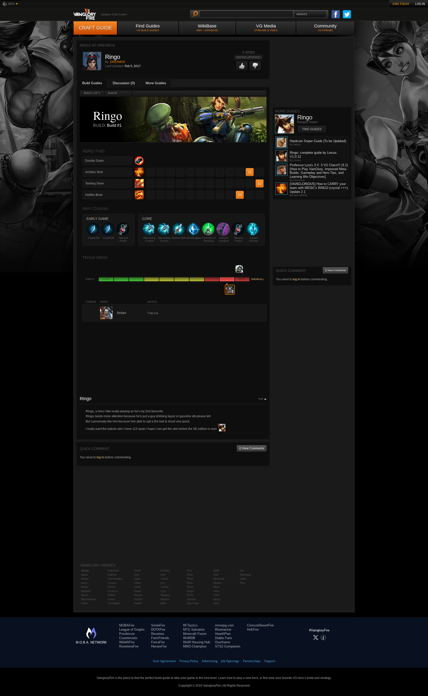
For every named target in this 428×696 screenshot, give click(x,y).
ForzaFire (158, 642)
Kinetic (138, 603)
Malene (164, 599)
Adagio (85, 570)
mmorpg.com (224, 625)
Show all (257, 279)
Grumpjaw (113, 603)
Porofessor (127, 634)
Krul (162, 574)
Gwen (137, 570)
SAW (216, 570)
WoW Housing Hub (196, 642)
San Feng (192, 603)
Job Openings (230, 661)
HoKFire (253, 629)
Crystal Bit (93, 237)
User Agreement (164, 661)
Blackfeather (88, 599)
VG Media (266, 28)
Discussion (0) (124, 83)
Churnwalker (115, 578)
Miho (163, 603)
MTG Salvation (194, 629)
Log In (420, 4)
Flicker (111, 586)
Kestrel (138, 599)
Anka (84, 582)
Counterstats (128, 638)
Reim (190, 582)
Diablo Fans (223, 638)
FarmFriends (160, 638)
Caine (84, 603)
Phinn (190, 578)
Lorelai (164, 586)
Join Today (400, 4)
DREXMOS (117, 62)
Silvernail (218, 578)
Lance (164, 578)
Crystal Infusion (253, 239)
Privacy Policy (189, 661)
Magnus (165, 594)
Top (260, 399)
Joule (137, 586)
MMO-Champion (194, 646)
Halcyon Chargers (223, 239)
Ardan (84, 586)
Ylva (242, 582)
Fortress (112, 591)
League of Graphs (132, 629)
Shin (215, 574)
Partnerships (252, 661)
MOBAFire (126, 625)
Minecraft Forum (195, 634)
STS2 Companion (227, 646)
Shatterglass (194, 237)
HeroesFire (159, 646)
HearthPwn (223, 634)
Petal (190, 574)
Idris (136, 574)
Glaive (111, 594)
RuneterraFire (128, 646)
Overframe (222, 642)
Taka (216, 591)
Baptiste (86, 591)
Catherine (113, 570)
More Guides (156, 83)
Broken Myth (179, 237)
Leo (162, 582)
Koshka (165, 570)
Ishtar (137, 582)
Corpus (111, 582)
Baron (84, 594)
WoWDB (189, 638)
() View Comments (251, 448)
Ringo (190, 591)
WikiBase (207, 28)
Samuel (191, 599)
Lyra (163, 591)
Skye (216, 586)
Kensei (138, 594)
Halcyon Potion (123, 239)
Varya (216, 599)
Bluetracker (223, 629)
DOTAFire (158, 629)
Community (325, 28)
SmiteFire (158, 625)
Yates (243, 578)
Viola (216, 603)
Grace (111, 599)
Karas (137, 591)
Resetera (157, 634)
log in (100, 457)
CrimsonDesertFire (260, 625)
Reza (190, 586)
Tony (216, 594)
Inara (137, 578)
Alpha (84, 574)
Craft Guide (95, 27)
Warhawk (245, 574)
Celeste (112, 574)
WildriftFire (126, 642)
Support (269, 661)
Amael (84, 578)
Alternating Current (149, 239)
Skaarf (217, 582)
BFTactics (190, 625)
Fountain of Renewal (208, 239)
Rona (190, 594)
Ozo (189, 570)
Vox (242, 570)
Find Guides (148, 28)
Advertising (209, 661)
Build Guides (92, 83)
